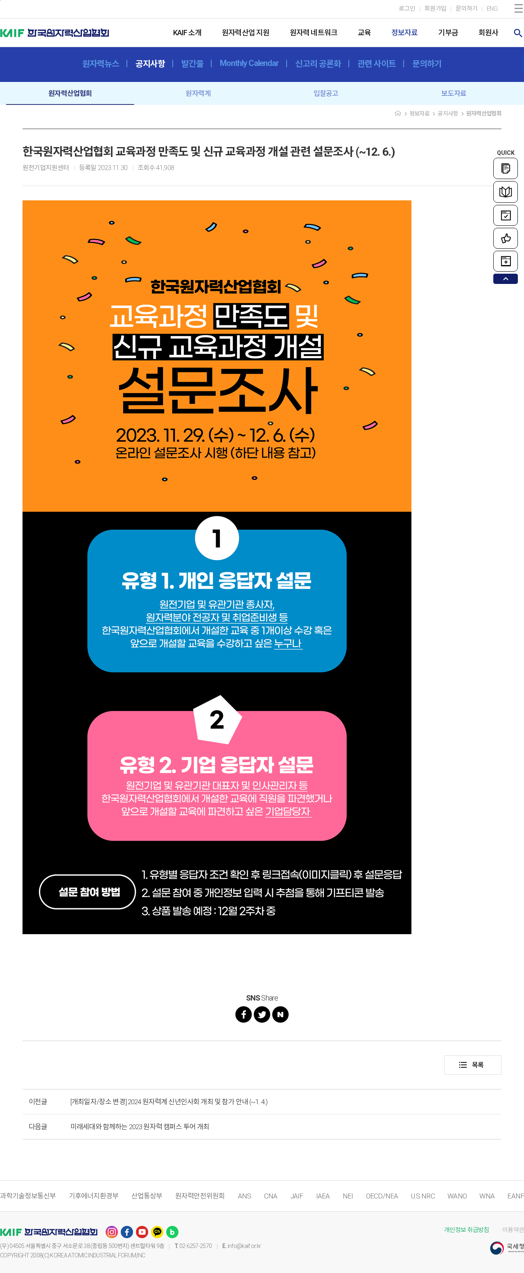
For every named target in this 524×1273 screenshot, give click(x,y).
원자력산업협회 (70, 93)
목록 (470, 1065)
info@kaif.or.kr (244, 1246)
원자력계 (197, 93)
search (518, 33)
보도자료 (453, 93)
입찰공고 (326, 93)
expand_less (506, 279)
